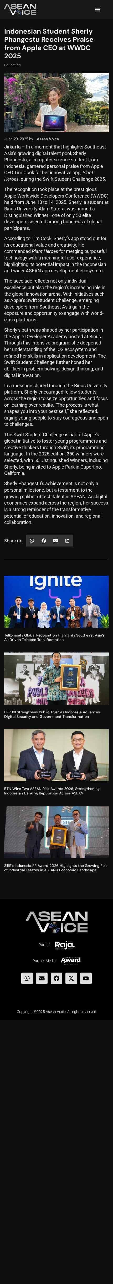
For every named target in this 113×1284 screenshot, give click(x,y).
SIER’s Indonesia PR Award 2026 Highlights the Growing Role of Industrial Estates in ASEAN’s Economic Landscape (55, 867)
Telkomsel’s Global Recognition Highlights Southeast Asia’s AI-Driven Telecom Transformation (54, 637)
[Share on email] (55, 541)
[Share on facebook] (44, 541)
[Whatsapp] (27, 978)
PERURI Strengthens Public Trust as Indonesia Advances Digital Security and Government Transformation (52, 714)
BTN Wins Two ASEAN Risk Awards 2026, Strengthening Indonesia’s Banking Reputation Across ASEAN (52, 790)
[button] (97, 9)
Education (12, 65)
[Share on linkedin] (67, 541)
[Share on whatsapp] (32, 541)
